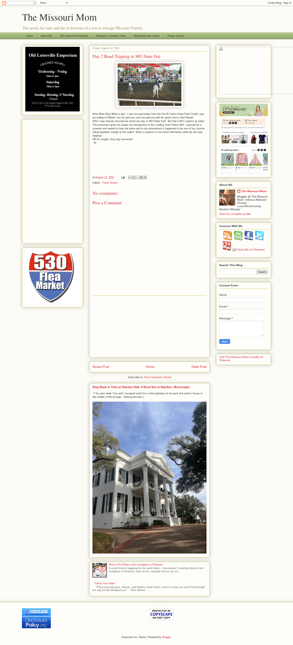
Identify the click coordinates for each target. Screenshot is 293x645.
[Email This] (130, 177)
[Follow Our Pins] (249, 249)
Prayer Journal (175, 35)
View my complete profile (235, 213)
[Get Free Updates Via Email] (238, 239)
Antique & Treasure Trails (111, 35)
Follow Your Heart (104, 583)
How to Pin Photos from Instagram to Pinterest (136, 564)
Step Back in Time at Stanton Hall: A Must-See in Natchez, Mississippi (140, 387)
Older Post (199, 367)
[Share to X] (138, 177)
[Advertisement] (149, 326)
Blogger (166, 637)
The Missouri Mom (59, 16)
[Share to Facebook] (141, 177)
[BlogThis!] (134, 177)
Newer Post (100, 367)
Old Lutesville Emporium (74, 35)
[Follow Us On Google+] (227, 249)
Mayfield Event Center (146, 35)
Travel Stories (110, 182)
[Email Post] (123, 177)
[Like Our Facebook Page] (249, 239)
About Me (46, 35)
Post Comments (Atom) (157, 377)
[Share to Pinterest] (145, 177)
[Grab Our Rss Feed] (228, 239)
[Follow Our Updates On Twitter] (259, 239)
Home (29, 35)
